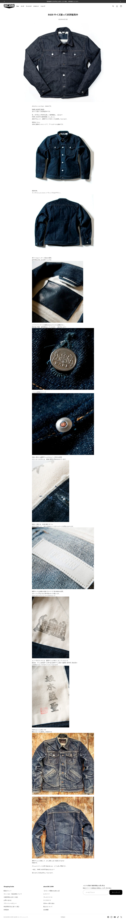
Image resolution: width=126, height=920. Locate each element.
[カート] (121, 6)
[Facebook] (108, 917)
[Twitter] (121, 917)
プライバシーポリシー (10, 903)
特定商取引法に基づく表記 (11, 906)
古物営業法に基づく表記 (11, 897)
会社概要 (46, 909)
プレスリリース (47, 897)
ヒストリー (46, 894)
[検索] (113, 6)
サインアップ (116, 892)
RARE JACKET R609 (38, 109)
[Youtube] (115, 917)
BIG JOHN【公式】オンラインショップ (18, 917)
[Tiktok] (118, 917)
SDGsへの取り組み (48, 903)
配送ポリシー (7, 890)
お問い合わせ (7, 900)
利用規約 (6, 909)
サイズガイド (47, 900)
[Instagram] (111, 917)
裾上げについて (47, 906)
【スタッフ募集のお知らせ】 (51, 890)
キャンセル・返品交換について (13, 894)
